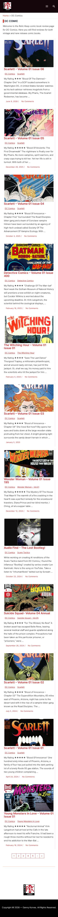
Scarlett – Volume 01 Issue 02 (24, 682)
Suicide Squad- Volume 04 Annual (27, 613)
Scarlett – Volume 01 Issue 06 (24, 69)
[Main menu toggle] (47, 6)
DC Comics (10, 74)
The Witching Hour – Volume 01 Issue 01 (25, 346)
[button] (54, 6)
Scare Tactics (23, 552)
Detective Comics (25, 280)
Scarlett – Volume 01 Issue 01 (24, 748)
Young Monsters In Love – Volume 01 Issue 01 (29, 815)
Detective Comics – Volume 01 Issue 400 (28, 274)
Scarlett (20, 74)
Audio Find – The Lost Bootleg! (24, 547)
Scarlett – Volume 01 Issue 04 (24, 203)
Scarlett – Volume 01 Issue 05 (24, 138)
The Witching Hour (25, 353)
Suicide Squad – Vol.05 (28, 618)
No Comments (27, 101)
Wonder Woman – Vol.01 (28, 487)
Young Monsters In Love (28, 821)
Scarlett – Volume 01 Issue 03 (24, 413)
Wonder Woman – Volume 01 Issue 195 (27, 481)
